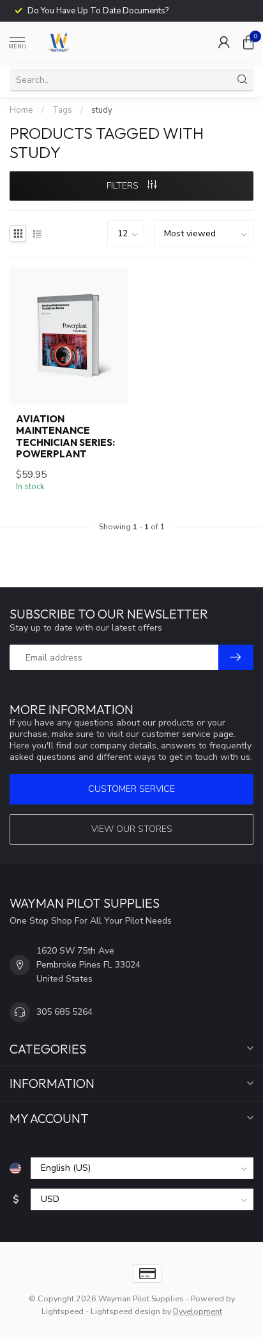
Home (21, 110)
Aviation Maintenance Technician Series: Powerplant (65, 436)
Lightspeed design (125, 1311)
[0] (248, 42)
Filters (124, 186)
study (101, 110)
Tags (62, 110)
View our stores (131, 829)
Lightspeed (62, 1311)
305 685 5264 (64, 1012)
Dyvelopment (197, 1311)
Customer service (131, 789)
